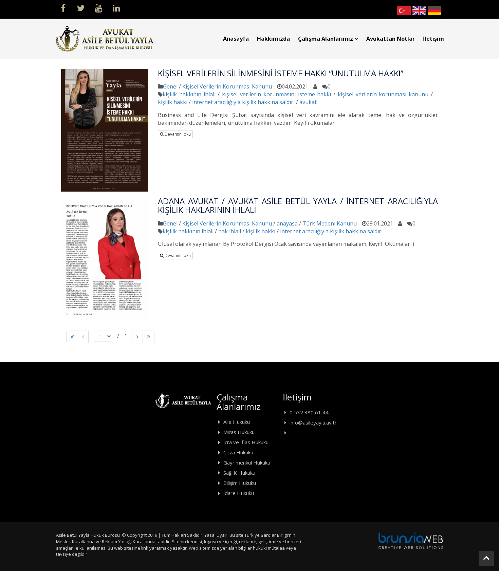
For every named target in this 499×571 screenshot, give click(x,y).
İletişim (433, 38)
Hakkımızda (273, 38)
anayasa (287, 223)
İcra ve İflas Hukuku (246, 442)
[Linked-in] (116, 7)
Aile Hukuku (236, 421)
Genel (170, 86)
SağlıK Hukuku (239, 472)
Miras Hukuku (239, 432)
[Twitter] (80, 7)
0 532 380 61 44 (309, 412)
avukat (308, 102)
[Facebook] (63, 7)
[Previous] (72, 337)
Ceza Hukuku (238, 452)
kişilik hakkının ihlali (189, 94)
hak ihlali (229, 231)
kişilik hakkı (172, 102)
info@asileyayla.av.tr (313, 422)
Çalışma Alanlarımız (325, 38)
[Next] (137, 337)
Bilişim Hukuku (239, 482)
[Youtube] (98, 7)
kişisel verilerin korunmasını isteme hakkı (276, 94)
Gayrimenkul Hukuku (246, 462)
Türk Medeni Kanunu (329, 223)
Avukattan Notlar (390, 38)
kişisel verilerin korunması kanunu (383, 94)
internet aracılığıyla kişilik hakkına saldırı (243, 102)
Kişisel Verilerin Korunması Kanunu (227, 86)
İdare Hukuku (238, 493)
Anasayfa (236, 38)
